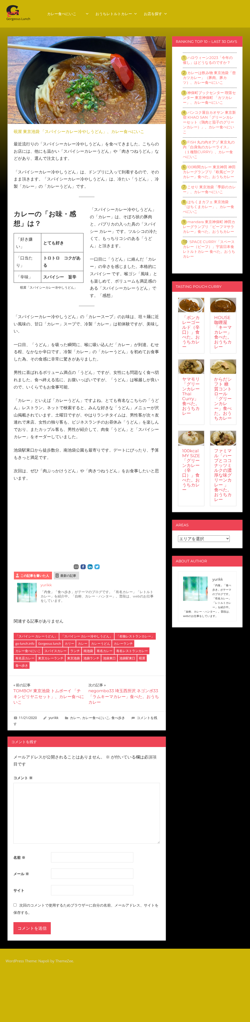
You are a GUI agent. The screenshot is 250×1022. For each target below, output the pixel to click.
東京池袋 (73, 658)
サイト (18, 890)
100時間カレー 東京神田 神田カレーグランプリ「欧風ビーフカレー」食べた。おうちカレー (209, 172)
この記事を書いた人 (35, 575)
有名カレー (105, 651)
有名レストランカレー (132, 651)
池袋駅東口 (127, 658)
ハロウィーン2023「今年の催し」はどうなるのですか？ (208, 60)
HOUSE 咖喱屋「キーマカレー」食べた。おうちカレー (223, 332)
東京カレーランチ (50, 658)
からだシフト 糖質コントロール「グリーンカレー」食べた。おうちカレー (223, 399)
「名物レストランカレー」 (135, 636)
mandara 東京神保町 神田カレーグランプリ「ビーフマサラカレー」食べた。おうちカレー (209, 226)
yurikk (46, 585)
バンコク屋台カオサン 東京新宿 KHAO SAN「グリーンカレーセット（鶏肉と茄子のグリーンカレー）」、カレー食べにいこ (209, 122)
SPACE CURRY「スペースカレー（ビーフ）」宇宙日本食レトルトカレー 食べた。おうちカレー (209, 249)
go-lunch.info (24, 643)
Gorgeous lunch (49, 643)
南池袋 (88, 651)
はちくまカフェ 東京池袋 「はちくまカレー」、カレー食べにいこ (208, 206)
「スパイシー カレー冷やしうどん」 (87, 636)
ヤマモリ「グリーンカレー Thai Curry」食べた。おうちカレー (191, 396)
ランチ (75, 651)
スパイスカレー (55, 651)
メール (21, 873)
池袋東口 (109, 658)
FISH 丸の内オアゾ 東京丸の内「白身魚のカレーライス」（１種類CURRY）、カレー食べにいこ (209, 149)
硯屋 (142, 658)
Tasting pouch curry (199, 286)
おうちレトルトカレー (113, 13)
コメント (23, 777)
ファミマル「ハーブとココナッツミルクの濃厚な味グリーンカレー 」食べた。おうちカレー (223, 475)
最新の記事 (68, 575)
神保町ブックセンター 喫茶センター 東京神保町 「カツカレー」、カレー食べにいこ (209, 97)
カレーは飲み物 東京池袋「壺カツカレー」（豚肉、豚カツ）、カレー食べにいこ (209, 77)
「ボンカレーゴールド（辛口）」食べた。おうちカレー (191, 332)
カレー (82, 643)
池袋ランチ (91, 658)
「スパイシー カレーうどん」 (36, 636)
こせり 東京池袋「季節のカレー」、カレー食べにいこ (209, 189)
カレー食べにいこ (65, 13)
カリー (69, 643)
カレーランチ (123, 643)
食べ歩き (21, 665)
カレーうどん (100, 643)
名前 (19, 857)
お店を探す (153, 13)
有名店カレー (24, 658)
